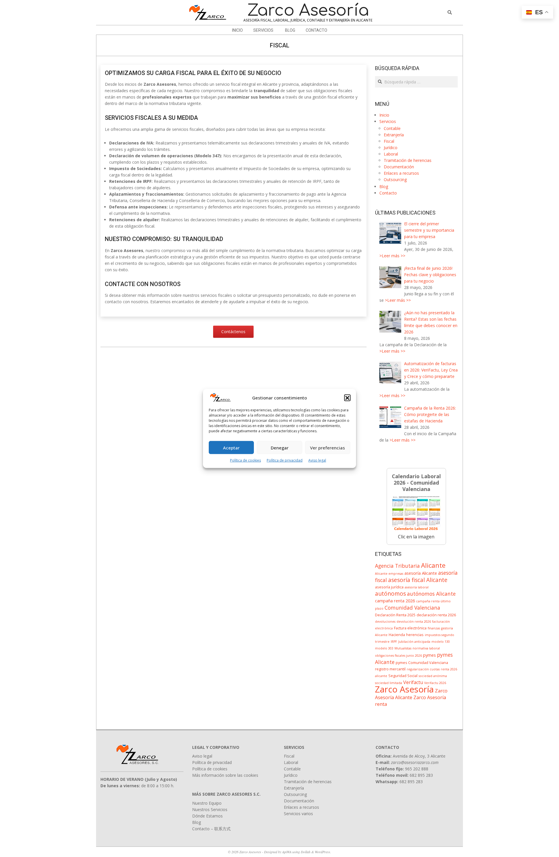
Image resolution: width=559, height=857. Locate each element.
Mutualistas (403, 648)
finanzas (434, 628)
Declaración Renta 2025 (395, 614)
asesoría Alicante (420, 573)
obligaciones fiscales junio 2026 (398, 656)
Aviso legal (317, 460)
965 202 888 (416, 769)
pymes (429, 655)
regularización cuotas (423, 669)
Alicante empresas (389, 574)
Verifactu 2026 (435, 683)
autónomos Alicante (431, 593)
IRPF (394, 642)
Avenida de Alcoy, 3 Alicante (419, 756)
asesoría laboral (417, 587)
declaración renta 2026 (436, 614)
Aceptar (231, 448)
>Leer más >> (392, 255)
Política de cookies (245, 460)
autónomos (390, 593)
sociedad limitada (388, 683)
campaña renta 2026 (395, 601)
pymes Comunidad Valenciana (422, 662)
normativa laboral (426, 648)
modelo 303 (384, 648)
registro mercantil (390, 669)
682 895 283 (421, 775)
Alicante (433, 565)
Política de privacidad (285, 460)
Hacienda (397, 634)
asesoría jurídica (389, 587)
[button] (347, 398)
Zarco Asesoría (404, 689)
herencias (415, 634)
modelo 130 (440, 642)
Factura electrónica (410, 628)
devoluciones (385, 621)
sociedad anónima (433, 676)
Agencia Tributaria (397, 565)
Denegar (280, 448)
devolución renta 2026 (414, 621)
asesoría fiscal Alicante (417, 580)
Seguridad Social (403, 675)
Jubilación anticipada (414, 642)
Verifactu (413, 682)
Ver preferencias (327, 448)
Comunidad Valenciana (412, 607)
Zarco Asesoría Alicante (411, 694)
